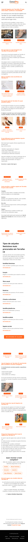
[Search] (26, 2)
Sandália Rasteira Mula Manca (7, 43)
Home (6, 536)
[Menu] (2, 2)
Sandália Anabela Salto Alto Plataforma (21, 179)
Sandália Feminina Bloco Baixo (21, 43)
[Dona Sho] (14, 2)
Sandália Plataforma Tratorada (7, 356)
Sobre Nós (8, 538)
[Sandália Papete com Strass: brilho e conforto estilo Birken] (7, 170)
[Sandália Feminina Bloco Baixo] (21, 34)
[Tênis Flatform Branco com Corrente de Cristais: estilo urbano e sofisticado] (7, 85)
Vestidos (6, 466)
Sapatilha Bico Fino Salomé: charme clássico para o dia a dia (7, 234)
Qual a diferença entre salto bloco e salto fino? (14, 447)
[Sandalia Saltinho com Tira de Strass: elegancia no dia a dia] (21, 387)
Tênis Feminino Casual (21, 426)
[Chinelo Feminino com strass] (21, 121)
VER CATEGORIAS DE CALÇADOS (14, 337)
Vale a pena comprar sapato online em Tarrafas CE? (13, 452)
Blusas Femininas (15, 466)
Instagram (20, 519)
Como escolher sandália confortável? (11, 444)
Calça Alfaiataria (8, 473)
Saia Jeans (6, 470)
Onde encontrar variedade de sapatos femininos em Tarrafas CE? (13, 441)
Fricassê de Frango (16, 525)
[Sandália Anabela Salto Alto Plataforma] (21, 170)
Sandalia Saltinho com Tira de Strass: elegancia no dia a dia (20, 397)
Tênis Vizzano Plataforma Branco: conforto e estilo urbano (7, 428)
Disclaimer (22, 538)
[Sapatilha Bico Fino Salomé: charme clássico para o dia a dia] (7, 224)
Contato (22, 536)
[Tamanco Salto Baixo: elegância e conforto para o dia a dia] (7, 121)
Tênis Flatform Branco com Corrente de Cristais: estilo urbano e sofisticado (7, 95)
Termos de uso (15, 538)
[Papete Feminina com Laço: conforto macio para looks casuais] (21, 347)
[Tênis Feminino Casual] (21, 418)
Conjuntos (14, 470)
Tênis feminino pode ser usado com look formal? (14, 448)
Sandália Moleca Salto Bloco (20, 234)
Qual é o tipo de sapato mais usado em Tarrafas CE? (13, 438)
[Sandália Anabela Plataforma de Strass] (21, 85)
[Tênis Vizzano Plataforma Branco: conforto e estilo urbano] (7, 418)
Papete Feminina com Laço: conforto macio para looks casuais (21, 357)
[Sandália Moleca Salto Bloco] (21, 224)
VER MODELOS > (7, 267)
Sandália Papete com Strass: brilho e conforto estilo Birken (7, 180)
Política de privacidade (14, 536)
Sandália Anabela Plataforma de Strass (20, 94)
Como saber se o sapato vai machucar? (12, 450)
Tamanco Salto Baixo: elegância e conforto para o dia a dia (7, 131)
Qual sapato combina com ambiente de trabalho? (14, 445)
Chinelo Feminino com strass (21, 130)
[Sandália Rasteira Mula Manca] (7, 34)
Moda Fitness (18, 473)
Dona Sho (16, 533)
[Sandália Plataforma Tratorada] (7, 347)
